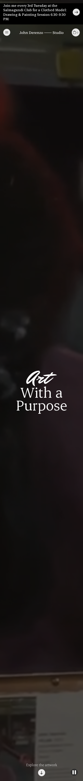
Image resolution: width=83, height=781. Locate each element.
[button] (6, 32)
